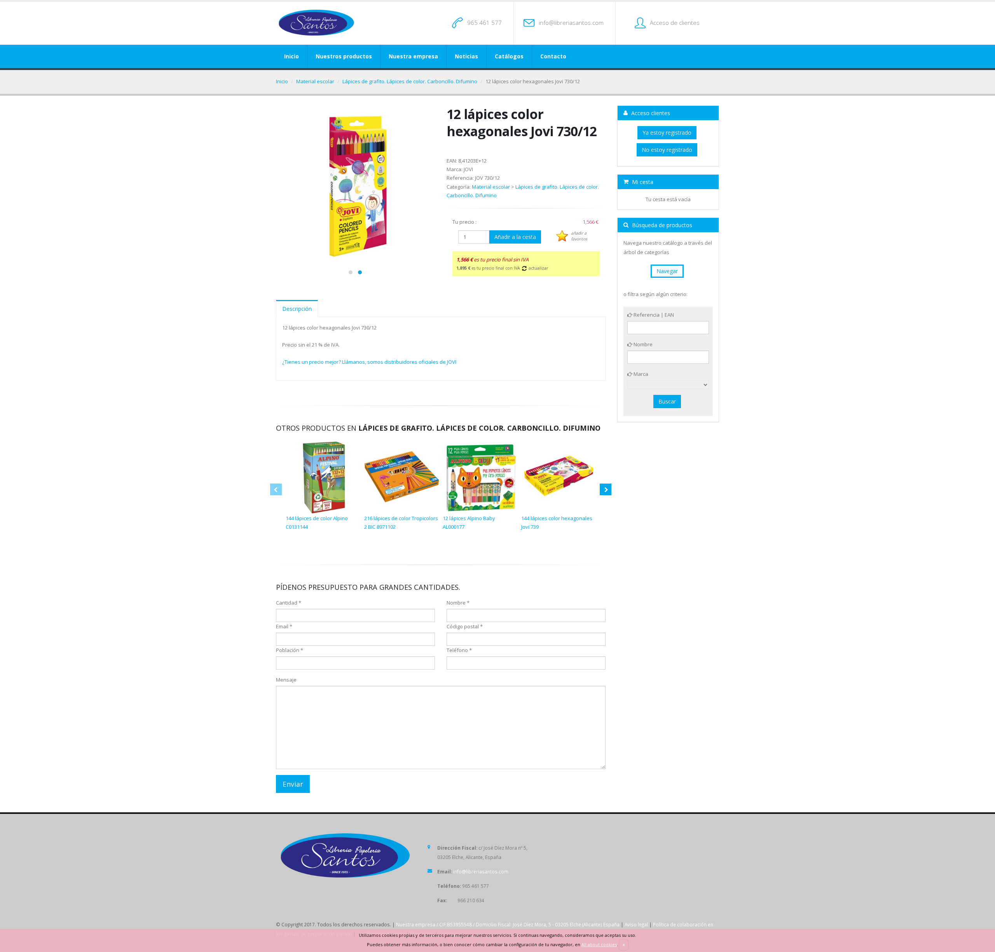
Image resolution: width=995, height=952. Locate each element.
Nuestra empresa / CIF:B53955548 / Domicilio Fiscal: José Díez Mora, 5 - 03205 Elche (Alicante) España (508, 924)
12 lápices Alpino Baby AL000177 (469, 522)
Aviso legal (636, 924)
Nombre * (458, 602)
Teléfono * (459, 650)
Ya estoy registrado (666, 132)
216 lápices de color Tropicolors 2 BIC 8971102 (401, 522)
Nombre (642, 344)
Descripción (297, 308)
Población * (289, 650)
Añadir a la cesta (515, 236)
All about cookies (599, 944)
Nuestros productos (344, 56)
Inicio (291, 56)
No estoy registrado (667, 149)
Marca (640, 373)
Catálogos (509, 56)
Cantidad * (288, 602)
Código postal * (465, 626)
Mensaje (286, 679)
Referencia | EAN (653, 314)
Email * (284, 626)
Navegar (667, 271)
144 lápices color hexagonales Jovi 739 (556, 522)
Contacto (553, 56)
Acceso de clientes (675, 22)
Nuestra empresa (413, 56)
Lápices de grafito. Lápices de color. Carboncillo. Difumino (409, 81)
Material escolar (315, 81)
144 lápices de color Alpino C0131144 (317, 522)
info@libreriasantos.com (571, 22)
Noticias (466, 56)
